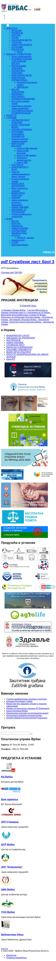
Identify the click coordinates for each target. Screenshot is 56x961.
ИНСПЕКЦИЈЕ (13, 340)
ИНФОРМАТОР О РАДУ (17, 335)
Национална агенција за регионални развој (27, 713)
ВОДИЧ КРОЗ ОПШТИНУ (18, 352)
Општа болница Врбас (17, 711)
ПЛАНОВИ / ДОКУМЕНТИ (18, 350)
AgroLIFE (10, 359)
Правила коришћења (16, 958)
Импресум (11, 955)
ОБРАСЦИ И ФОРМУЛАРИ (19, 347)
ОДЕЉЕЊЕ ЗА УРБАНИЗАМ (20, 338)
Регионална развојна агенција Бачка (24, 715)
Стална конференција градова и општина (26, 699)
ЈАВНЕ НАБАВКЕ (15, 343)
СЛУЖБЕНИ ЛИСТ (15, 345)
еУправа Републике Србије (19, 701)
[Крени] (31, 733)
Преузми (11, 272)
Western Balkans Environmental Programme (26, 718)
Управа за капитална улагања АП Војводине (27, 708)
